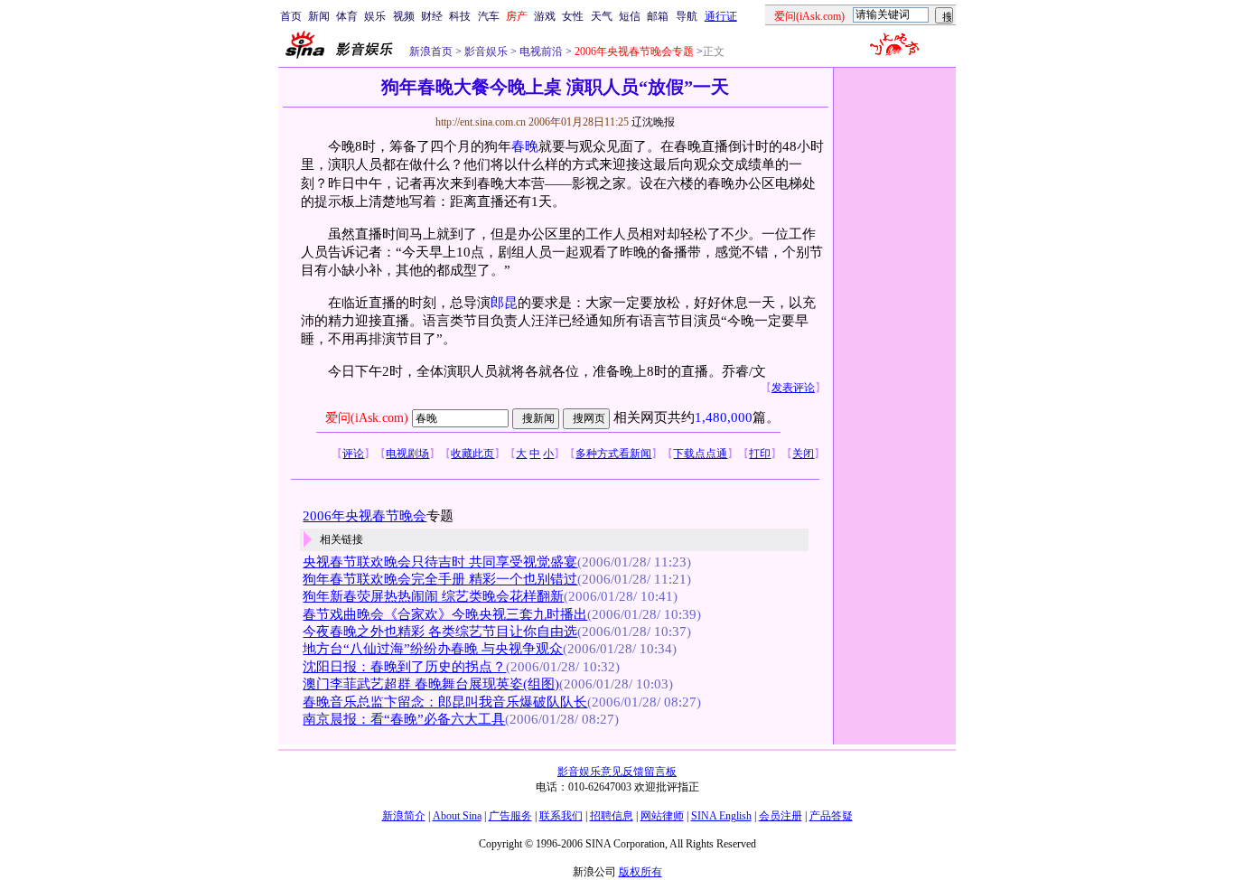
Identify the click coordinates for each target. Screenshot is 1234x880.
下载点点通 (700, 453)
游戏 (545, 16)
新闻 (319, 16)
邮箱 (657, 16)
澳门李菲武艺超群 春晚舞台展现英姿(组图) (431, 684)
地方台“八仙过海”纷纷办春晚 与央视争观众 (433, 648)
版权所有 (640, 872)
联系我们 (561, 816)
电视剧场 (407, 453)
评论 (353, 453)
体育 (347, 16)
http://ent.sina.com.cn (481, 122)
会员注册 (780, 816)
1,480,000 (724, 417)
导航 (686, 16)
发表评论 (793, 387)
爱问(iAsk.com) (366, 418)
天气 (601, 16)
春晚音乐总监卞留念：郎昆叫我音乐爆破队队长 (445, 702)
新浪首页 (431, 51)
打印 (760, 453)
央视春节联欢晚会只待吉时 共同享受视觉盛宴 (440, 562)
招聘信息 (611, 816)
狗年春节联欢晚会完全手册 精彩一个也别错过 (440, 579)
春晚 (524, 146)
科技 (460, 16)
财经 (432, 16)
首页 (291, 16)
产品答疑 (831, 816)
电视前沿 (540, 51)
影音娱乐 (486, 51)
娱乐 (375, 16)
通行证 (721, 16)
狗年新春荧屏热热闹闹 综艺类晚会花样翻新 (433, 596)
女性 (573, 16)
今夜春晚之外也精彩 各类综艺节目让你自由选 (440, 631)
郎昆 (504, 302)
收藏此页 (472, 453)
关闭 (803, 453)
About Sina (457, 816)
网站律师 (662, 816)
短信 (629, 16)
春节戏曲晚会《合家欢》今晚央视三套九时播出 (445, 614)
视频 (404, 16)
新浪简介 (403, 816)
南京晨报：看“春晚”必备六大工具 (404, 719)
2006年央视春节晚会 (364, 516)
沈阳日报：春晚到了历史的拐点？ (404, 667)
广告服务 (510, 816)
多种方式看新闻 (613, 453)
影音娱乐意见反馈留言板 (617, 771)
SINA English (721, 816)
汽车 (489, 16)
